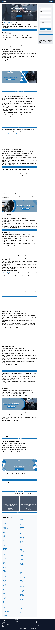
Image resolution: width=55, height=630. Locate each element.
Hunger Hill (21, 578)
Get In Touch (45, 34)
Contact (51, 1)
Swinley (4, 550)
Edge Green (21, 523)
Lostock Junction (22, 577)
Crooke (4, 532)
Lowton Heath (22, 551)
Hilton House (22, 524)
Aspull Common (22, 564)
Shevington (4, 558)
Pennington (21, 576)
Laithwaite (4, 522)
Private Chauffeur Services (8, 22)
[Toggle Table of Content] (9, 33)
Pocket (21, 607)
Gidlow (4, 540)
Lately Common (22, 590)
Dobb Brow (21, 532)
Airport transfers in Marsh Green (6, 291)
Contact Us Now (19, 438)
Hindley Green (22, 525)
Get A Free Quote (19, 512)
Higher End (4, 571)
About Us (18, 621)
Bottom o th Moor (22, 569)
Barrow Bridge (22, 599)
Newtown (4, 531)
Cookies (37, 622)
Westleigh (21, 550)
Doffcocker (21, 598)
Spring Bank (4, 527)
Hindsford (21, 591)
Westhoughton (22, 537)
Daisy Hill (21, 541)
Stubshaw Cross (5, 606)
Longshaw (4, 580)
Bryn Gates (4, 602)
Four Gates (21, 528)
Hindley (4, 603)
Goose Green (5, 549)
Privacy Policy (38, 621)
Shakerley (21, 594)
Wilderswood (22, 555)
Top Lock (4, 590)
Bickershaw (21, 519)
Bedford (21, 582)
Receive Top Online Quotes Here (19, 491)
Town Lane (21, 613)
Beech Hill (4, 536)
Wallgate (4, 546)
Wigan (4, 554)
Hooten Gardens (22, 585)
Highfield (4, 545)
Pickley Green (22, 547)
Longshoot (4, 563)
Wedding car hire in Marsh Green (6, 272)
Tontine (4, 562)
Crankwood (21, 529)
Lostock (21, 546)
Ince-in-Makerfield (5, 572)
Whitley (4, 553)
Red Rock (4, 589)
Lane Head (21, 559)
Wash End (21, 563)
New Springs (4, 588)
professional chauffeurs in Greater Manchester (11, 133)
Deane (21, 600)
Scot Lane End (5, 615)
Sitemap (37, 625)
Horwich (21, 542)
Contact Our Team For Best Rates (19, 91)
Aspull (4, 599)
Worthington (4, 581)
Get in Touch (19, 127)
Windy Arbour (5, 577)
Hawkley (4, 557)
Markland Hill (22, 586)
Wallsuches (21, 560)
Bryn (3, 594)
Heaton (21, 603)
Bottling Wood (5, 566)
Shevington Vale (5, 576)
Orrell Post (4, 544)
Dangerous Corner (22, 538)
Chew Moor (21, 567)
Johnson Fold (22, 595)
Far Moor (4, 568)
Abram (4, 607)
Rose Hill (4, 593)
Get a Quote (19, 16)
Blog (17, 625)
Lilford (21, 572)
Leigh (20, 568)
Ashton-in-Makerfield (6, 611)
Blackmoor (21, 609)
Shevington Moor (5, 584)
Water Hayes (4, 559)
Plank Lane (21, 545)
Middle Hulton (22, 604)
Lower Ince (4, 567)
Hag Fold (21, 573)
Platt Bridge (4, 597)
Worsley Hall (4, 519)
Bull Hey (4, 541)
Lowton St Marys (22, 554)
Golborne (21, 533)
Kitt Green (4, 523)
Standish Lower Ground (6, 528)
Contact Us (19, 296)
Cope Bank (21, 612)
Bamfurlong (4, 598)
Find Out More (19, 371)
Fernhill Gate (21, 581)
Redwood (4, 537)
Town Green (4, 612)
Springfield (4, 535)
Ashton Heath (22, 520)
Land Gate (4, 585)
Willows (21, 608)
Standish (4, 575)
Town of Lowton (22, 556)
